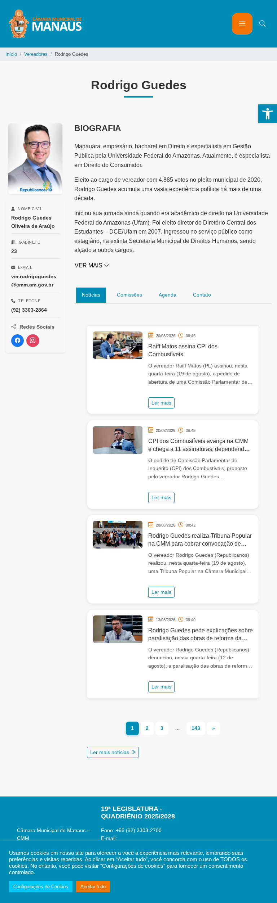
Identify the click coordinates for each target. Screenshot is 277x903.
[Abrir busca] (262, 24)
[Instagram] (32, 340)
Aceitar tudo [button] (93, 886)
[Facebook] (17, 340)
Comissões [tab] (129, 295)
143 (196, 728)
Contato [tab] (202, 295)
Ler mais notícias (110, 752)
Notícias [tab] (91, 295)
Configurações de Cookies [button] (40, 886)
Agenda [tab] (167, 295)
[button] (267, 113)
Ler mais (161, 403)
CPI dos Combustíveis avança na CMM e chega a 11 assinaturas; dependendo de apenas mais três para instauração (198, 449)
